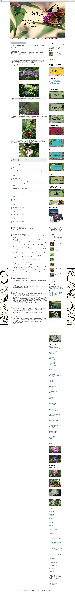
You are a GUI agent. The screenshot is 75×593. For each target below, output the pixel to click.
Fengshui (56, 38)
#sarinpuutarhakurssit (54, 348)
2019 (51, 519)
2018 (51, 521)
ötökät (51, 443)
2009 (51, 569)
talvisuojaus (52, 432)
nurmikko (52, 398)
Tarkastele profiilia (52, 62)
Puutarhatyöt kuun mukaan (55, 83)
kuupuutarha (52, 379)
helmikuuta (53, 565)
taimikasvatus (52, 431)
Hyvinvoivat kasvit (57, 268)
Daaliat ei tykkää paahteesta (56, 554)
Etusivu (12, 38)
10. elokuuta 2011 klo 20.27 (20, 221)
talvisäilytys (52, 433)
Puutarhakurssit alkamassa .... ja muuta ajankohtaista (56, 543)
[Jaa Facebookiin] (25, 159)
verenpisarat (52, 437)
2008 (51, 571)
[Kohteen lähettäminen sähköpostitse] (22, 159)
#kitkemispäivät (53, 347)
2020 (51, 518)
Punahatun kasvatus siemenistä (58, 264)
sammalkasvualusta (53, 420)
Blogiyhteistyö (51, 38)
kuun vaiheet (52, 377)
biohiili (51, 352)
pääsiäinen (52, 415)
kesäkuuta (53, 559)
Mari (14, 221)
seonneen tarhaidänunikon (25, 141)
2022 (51, 515)
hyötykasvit (52, 364)
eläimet (51, 357)
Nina (14, 227)
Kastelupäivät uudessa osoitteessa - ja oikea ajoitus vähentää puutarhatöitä (58, 249)
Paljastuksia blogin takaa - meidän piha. (56, 288)
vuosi (51, 442)
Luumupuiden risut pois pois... (56, 538)
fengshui (51, 359)
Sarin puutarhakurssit (18, 38)
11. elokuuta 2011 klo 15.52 (20, 277)
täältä (53, 281)
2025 (51, 511)
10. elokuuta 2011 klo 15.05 (22, 188)
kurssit (51, 376)
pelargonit (52, 403)
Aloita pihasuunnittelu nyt (55, 84)
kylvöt (51, 382)
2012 (51, 525)
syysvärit (52, 430)
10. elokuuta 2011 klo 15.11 (19, 199)
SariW (14, 234)
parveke (51, 402)
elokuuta (53, 533)
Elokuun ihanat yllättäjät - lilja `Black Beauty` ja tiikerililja (58, 243)
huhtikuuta (53, 562)
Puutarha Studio (44, 38)
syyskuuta (53, 532)
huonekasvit (52, 363)
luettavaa (52, 388)
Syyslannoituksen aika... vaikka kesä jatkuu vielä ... (56, 549)
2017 (51, 522)
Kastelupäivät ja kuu (27, 38)
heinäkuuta (53, 558)
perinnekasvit (52, 408)
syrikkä (51, 427)
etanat (51, 358)
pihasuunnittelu (53, 410)
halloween (52, 360)
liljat (51, 387)
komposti (52, 374)
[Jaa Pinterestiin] (26, 159)
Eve (14, 167)
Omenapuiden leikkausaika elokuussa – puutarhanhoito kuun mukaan (58, 259)
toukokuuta (53, 561)
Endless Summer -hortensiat (24, 82)
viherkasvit (52, 439)
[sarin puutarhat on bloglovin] (53, 332)
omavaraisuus (52, 399)
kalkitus (51, 368)
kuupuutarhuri (53, 380)
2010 (51, 568)
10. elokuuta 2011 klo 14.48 (19, 178)
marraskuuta (53, 529)
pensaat (51, 404)
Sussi (14, 277)
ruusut (51, 419)
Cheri (14, 214)
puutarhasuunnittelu (54, 414)
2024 (51, 512)
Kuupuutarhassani (54, 541)
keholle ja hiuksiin (53, 370)
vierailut (51, 438)
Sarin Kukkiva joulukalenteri (55, 421)
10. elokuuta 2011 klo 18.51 (20, 214)
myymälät (52, 397)
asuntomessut (52, 351)
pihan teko (52, 409)
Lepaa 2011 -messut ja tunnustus (57, 547)
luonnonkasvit (53, 391)
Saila (14, 199)
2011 (51, 526)
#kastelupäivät (53, 346)
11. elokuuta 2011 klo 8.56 (21, 234)
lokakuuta (53, 530)
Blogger (53, 590)
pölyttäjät (52, 416)
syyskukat (52, 428)
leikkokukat (52, 386)
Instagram (38, 38)
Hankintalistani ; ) (54, 534)
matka (51, 392)
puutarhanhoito (17, 160)
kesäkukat (52, 371)
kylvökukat (52, 381)
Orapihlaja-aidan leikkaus (54, 80)
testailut (51, 436)
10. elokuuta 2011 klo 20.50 (20, 227)
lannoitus (52, 385)
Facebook (33, 38)
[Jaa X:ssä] (24, 159)
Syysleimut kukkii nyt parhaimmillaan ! (55, 545)
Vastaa (14, 175)
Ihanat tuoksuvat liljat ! (55, 539)
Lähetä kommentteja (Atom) (18, 341)
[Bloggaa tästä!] (23, 159)
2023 (51, 514)
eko (50, 354)
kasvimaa (52, 369)
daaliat (51, 353)
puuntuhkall (40, 61)
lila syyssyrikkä (27, 99)
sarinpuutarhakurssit (54, 422)
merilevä (51, 393)
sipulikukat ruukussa (54, 425)
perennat (52, 405)
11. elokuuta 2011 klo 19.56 (22, 285)
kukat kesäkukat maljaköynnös (55, 375)
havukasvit (52, 362)
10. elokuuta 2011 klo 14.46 (19, 167)
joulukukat (52, 365)
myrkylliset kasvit (53, 396)
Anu (14, 207)
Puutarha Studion (55, 237)
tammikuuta (53, 566)
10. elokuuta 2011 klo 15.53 (19, 207)
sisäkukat (52, 426)
